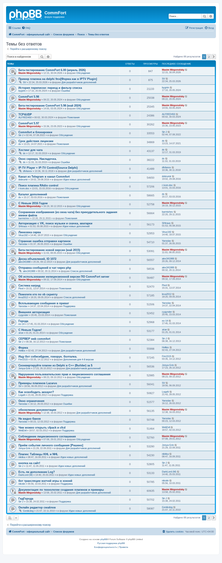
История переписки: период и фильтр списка (50, 87)
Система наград (29, 285)
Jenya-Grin (24, 368)
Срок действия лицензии (35, 141)
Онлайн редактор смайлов (37, 507)
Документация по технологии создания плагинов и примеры (61, 489)
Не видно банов (29, 418)
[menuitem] (26, 28)
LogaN (21, 395)
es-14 (21, 324)
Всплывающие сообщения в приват (43, 303)
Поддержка (69, 306)
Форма (23, 347)
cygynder (23, 315)
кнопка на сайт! (29, 463)
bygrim (22, 90)
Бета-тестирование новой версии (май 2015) (49, 250)
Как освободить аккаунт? (36, 392)
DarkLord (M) (25, 475)
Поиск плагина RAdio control (38, 185)
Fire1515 (23, 359)
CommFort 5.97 (28, 123)
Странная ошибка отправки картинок (44, 241)
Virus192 (23, 235)
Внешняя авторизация (34, 312)
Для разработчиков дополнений (79, 82)
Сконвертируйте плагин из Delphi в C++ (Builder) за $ (55, 365)
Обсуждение (83, 73)
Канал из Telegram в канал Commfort (44, 176)
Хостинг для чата (30, 150)
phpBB (103, 539)
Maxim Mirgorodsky (29, 73)
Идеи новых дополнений (76, 179)
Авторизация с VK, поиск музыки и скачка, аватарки (55, 223)
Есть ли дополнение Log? (36, 472)
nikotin (21, 483)
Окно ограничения (31, 401)
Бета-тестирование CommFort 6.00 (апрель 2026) (52, 70)
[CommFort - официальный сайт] (25, 14)
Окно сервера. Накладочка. (37, 158)
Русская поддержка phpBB (111, 543)
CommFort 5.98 (28, 96)
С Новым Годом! (30, 330)
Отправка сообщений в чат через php (44, 267)
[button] (214, 56)
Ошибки (65, 90)
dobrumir (23, 179)
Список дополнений (81, 271)
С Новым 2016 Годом (33, 203)
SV (24, 82)
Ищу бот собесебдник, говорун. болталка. (47, 356)
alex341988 (24, 261)
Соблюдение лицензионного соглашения (47, 436)
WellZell (22, 430)
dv (19, 144)
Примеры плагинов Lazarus (37, 383)
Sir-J (20, 135)
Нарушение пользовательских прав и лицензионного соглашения (64, 374)
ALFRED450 (25, 117)
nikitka (21, 457)
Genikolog (28, 511)
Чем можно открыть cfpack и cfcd (41, 427)
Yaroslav (23, 244)
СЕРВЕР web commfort (34, 338)
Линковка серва (29, 232)
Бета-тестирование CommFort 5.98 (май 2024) (49, 105)
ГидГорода (25, 498)
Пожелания (73, 117)
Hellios (21, 350)
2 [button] (209, 57)
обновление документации (37, 409)
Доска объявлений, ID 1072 (37, 258)
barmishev (23, 218)
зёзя (20, 333)
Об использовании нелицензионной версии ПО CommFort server (63, 276)
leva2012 (23, 297)
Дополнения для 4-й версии (78, 359)
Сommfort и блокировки (35, 132)
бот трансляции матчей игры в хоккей (45, 480)
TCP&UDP (25, 114)
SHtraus (22, 226)
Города (23, 321)
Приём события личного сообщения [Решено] (50, 445)
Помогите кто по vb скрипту (37, 294)
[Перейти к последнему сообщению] (186, 69)
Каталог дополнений (32, 194)
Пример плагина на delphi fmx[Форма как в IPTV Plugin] (57, 79)
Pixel (20, 288)
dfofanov (27, 171)
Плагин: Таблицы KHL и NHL (38, 454)
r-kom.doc (23, 188)
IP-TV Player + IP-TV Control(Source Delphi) (48, 167)
